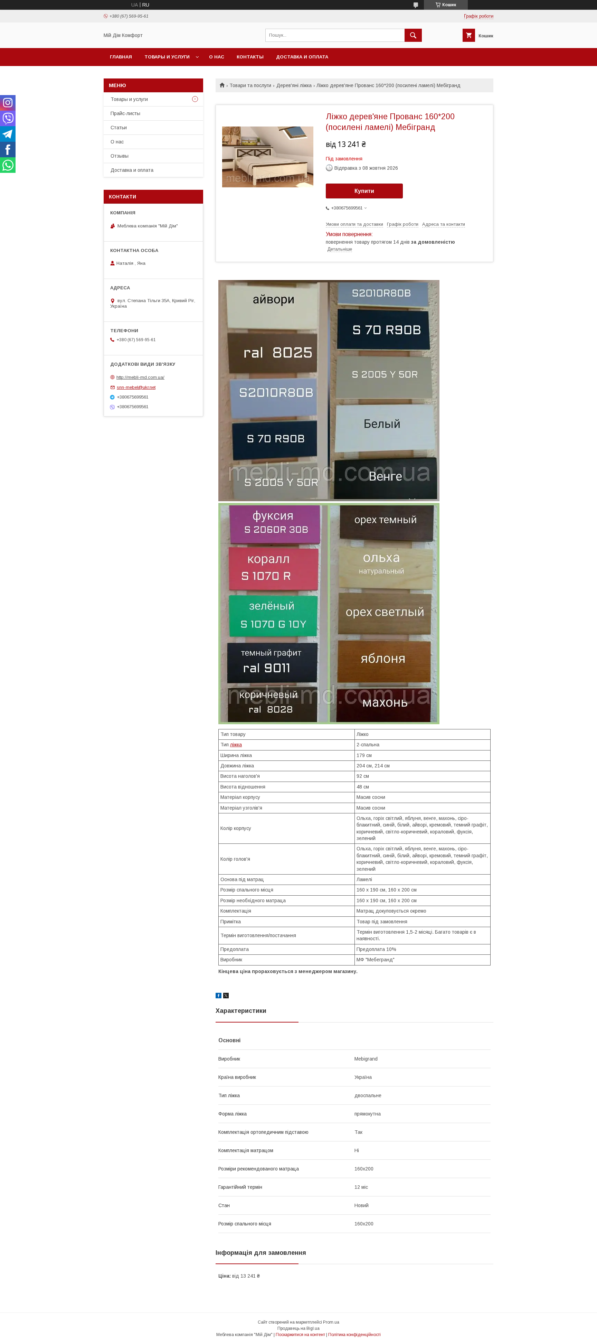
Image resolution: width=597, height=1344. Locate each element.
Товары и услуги (167, 56)
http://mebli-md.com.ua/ (140, 377)
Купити (364, 191)
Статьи (119, 127)
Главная (121, 56)
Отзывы (120, 156)
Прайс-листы (125, 113)
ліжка (236, 744)
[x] (226, 996)
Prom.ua (331, 1322)
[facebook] (218, 996)
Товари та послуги (250, 85)
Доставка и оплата (302, 56)
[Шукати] (413, 35)
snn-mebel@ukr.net (136, 387)
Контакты (250, 56)
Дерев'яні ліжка (294, 85)
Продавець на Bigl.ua (298, 1328)
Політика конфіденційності (354, 1334)
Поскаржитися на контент (300, 1334)
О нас (216, 56)
